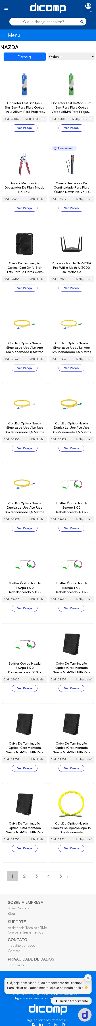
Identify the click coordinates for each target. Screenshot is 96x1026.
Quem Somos (18, 908)
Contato (14, 950)
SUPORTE (17, 921)
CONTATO (17, 939)
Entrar (88, 11)
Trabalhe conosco (21, 945)
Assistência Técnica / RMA (27, 927)
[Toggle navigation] (6, 8)
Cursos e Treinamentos (25, 932)
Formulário (16, 965)
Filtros (23, 56)
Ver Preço (24, 128)
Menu (14, 35)
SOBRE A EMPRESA (25, 902)
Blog (11, 913)
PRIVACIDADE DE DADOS (31, 959)
